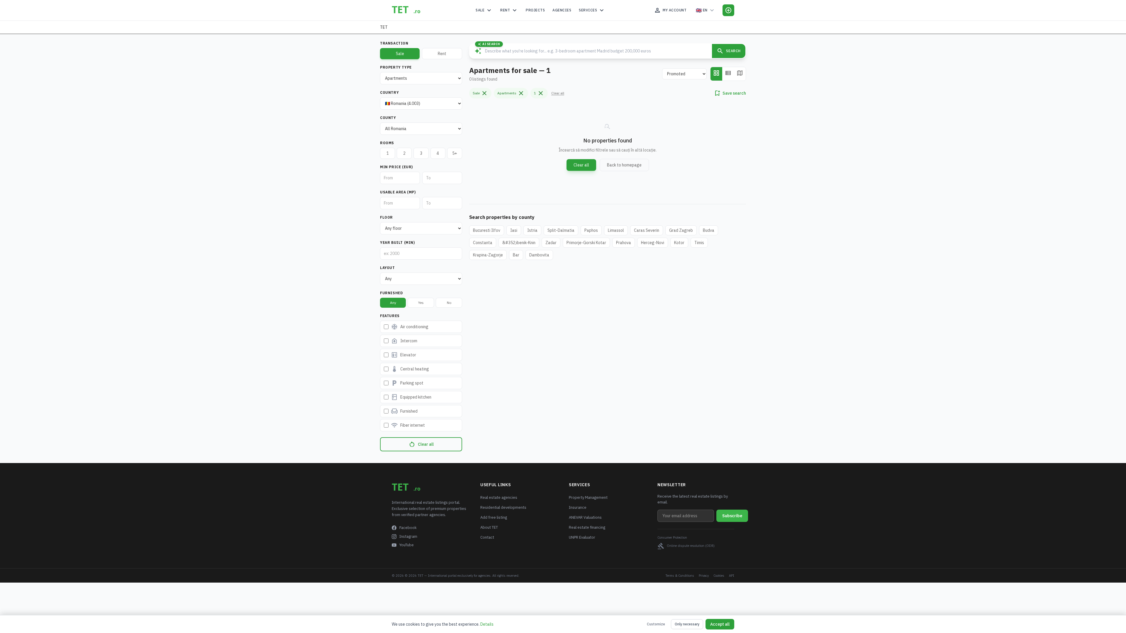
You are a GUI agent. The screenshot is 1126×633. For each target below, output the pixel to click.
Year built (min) (397, 242)
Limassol (616, 230)
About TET (489, 527)
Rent (509, 10)
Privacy (704, 576)
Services (592, 10)
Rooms (387, 143)
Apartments (511, 93)
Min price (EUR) (396, 167)
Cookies (718, 576)
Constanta (482, 242)
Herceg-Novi (652, 242)
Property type (396, 67)
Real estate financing (587, 527)
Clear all (421, 444)
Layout (387, 268)
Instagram (408, 536)
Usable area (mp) (398, 192)
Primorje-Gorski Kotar (586, 242)
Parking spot (407, 383)
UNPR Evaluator (582, 537)
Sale (484, 10)
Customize (656, 624)
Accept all (720, 624)
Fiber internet (408, 425)
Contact (487, 537)
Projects (535, 10)
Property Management (588, 497)
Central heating (410, 368)
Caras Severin (646, 230)
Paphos (591, 230)
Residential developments (503, 507)
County (388, 117)
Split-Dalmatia (560, 230)
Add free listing (493, 517)
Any (393, 302)
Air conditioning (409, 326)
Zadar (551, 242)
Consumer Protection (672, 537)
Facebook (408, 527)
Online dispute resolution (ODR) (686, 545)
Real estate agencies (498, 497)
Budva (708, 230)
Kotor (679, 242)
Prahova (623, 242)
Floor (386, 217)
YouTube (406, 544)
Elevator (403, 354)
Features (390, 316)
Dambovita (539, 255)
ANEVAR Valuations (585, 517)
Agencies (561, 10)
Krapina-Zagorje (488, 255)
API (731, 576)
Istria (532, 230)
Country (389, 92)
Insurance (577, 507)
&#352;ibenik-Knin (518, 242)
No (449, 302)
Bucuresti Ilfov (486, 230)
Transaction (394, 43)
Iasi (513, 230)
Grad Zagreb (681, 230)
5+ (454, 153)
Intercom (404, 340)
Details (487, 624)
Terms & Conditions (679, 576)
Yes (421, 302)
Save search (730, 93)
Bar (516, 255)
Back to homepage (624, 165)
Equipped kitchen (411, 397)
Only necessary (687, 624)
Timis (699, 242)
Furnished (391, 293)
